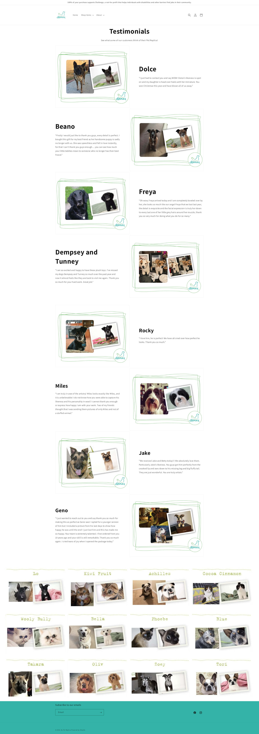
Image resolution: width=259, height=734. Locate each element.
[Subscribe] (101, 712)
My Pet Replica (66, 730)
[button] (87, 15)
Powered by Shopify (78, 730)
